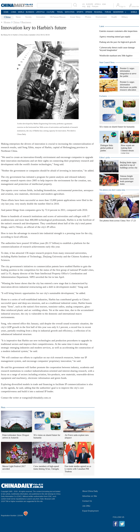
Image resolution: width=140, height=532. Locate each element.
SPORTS (80, 12)
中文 (84, 7)
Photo (3, 407)
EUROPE (89, 4)
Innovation (40, 17)
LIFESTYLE (40, 12)
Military (125, 17)
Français (95, 6)
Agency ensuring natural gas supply (114, 36)
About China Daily (90, 491)
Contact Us (87, 501)
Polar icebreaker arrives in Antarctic (15, 436)
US (83, 4)
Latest (101, 26)
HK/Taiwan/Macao (57, 17)
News (18, 17)
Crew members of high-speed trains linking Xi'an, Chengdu (46, 467)
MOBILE (134, 12)
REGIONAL (98, 12)
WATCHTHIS (69, 12)
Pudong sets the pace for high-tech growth (117, 42)
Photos (88, 17)
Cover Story (75, 17)
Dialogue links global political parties (106, 148)
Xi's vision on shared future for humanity (46, 436)
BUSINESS (30, 12)
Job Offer (86, 506)
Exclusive (103, 96)
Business (26, 22)
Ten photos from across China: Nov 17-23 (117, 220)
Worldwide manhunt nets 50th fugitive (115, 55)
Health (114, 17)
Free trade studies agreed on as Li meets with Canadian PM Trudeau (78, 469)
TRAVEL (60, 12)
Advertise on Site (89, 496)
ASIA (104, 4)
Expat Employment (90, 511)
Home (7, 22)
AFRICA (98, 4)
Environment (101, 17)
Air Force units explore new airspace (77, 436)
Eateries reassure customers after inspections (118, 31)
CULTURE (50, 12)
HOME (6, 12)
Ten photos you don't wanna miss (112, 190)
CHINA (13, 12)
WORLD (21, 12)
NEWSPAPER (118, 12)
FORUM (108, 12)
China (16, 22)
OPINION (88, 12)
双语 (88, 7)
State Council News (107, 62)
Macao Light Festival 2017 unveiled (14, 467)
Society (28, 17)
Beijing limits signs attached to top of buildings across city (128, 165)
